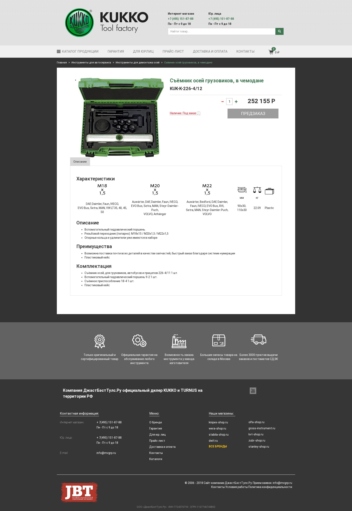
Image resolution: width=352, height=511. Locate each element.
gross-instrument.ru (262, 428)
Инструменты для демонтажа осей (138, 62)
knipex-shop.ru (218, 422)
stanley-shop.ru (259, 446)
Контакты (245, 51)
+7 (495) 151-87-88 (180, 18)
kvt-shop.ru (256, 434)
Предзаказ (253, 113)
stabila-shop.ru (219, 434)
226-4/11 (164, 273)
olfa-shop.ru (256, 422)
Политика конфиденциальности (270, 487)
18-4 (124, 281)
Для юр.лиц (143, 51)
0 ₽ (277, 52)
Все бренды (218, 446)
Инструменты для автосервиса (91, 62)
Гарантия (116, 51)
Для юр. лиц (157, 434)
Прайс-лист (173, 51)
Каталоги (155, 459)
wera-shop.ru (217, 428)
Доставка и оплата (210, 51)
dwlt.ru (213, 440)
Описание (80, 161)
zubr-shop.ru (257, 440)
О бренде (155, 422)
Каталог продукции (80, 51)
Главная (62, 62)
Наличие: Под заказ (184, 113)
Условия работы (236, 487)
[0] (271, 53)
